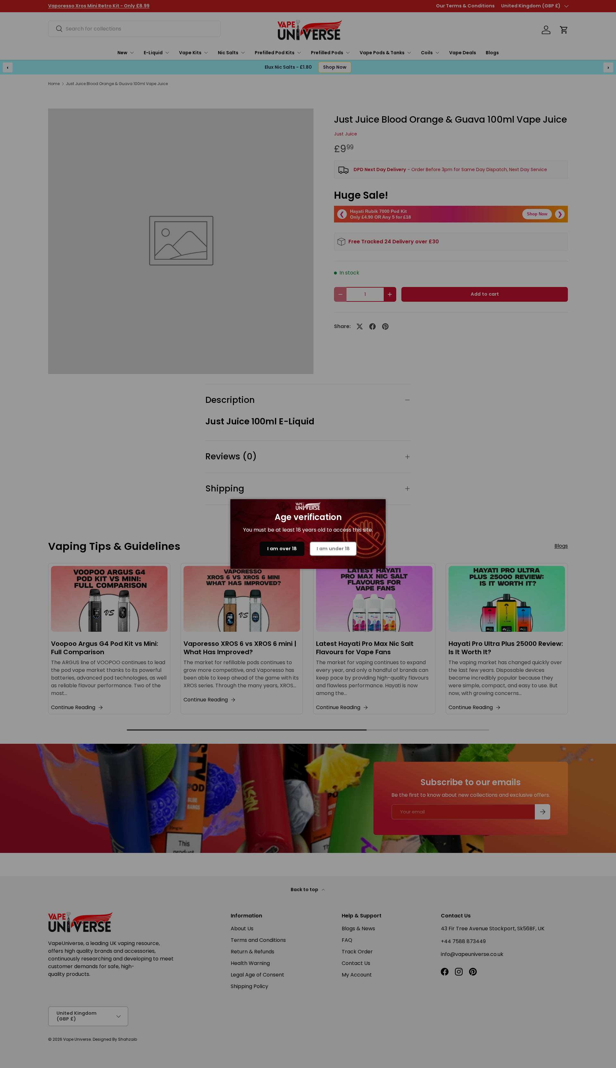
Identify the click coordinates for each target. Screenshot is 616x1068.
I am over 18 (282, 548)
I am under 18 (333, 548)
